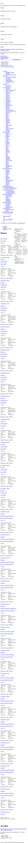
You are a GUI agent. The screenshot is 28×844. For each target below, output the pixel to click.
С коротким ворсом (10, 191)
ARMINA (8, 136)
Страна (16, 242)
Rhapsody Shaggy (9, 180)
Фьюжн (7, 129)
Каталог (9, 49)
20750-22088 (3, 264)
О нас (5, 49)
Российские (8, 85)
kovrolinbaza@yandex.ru (9, 66)
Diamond (8, 170)
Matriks (7, 176)
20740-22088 (3, 448)
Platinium (8, 159)
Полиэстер (8, 198)
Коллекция (16, 230)
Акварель (8, 88)
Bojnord (7, 142)
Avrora (7, 94)
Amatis (7, 133)
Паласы (5, 84)
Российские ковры (7, 87)
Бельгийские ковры (7, 168)
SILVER (7, 108)
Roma (7, 163)
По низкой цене (6, 208)
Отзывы (21, 49)
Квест (7, 116)
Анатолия (8, 112)
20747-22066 (3, 310)
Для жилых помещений (11, 77)
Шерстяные (8, 201)
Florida (7, 149)
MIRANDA (8, 100)
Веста (7, 113)
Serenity (7, 182)
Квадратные (8, 203)
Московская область (7, 830)
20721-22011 (3, 495)
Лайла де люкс (9, 91)
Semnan (7, 164)
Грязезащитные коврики (8, 187)
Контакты (3, 50)
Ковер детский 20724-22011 (7, 518)
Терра (7, 126)
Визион (7, 92)
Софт (7, 123)
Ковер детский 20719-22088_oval (8, 610)
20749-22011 (3, 287)
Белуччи (7, 183)
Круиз (7, 118)
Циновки (8, 73)
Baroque (7, 141)
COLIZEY (8, 95)
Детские (7, 86)
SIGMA (7, 107)
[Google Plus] (7, 826)
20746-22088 (3, 333)
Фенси (7, 127)
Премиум (8, 120)
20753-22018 (3, 240)
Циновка (8, 130)
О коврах (7, 50)
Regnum (7, 162)
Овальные (8, 205)
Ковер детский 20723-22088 (7, 541)
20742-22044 (3, 402)
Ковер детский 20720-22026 (7, 587)
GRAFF (7, 99)
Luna (7, 155)
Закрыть (2, 7)
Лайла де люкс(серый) (11, 89)
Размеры (16, 247)
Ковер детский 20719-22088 (7, 633)
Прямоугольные (9, 207)
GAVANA (8, 98)
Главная (2, 49)
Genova (7, 173)
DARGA (8, 97)
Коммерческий (9, 80)
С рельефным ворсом (10, 193)
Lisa (6, 153)
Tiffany (7, 167)
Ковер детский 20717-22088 (7, 680)
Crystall (7, 169)
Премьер (8, 121)
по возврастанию (21, 223)
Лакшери (8, 119)
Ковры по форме (6, 202)
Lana (7, 175)
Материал (16, 245)
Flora (7, 148)
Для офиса (8, 78)
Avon (7, 140)
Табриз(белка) (9, 125)
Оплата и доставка (15, 49)
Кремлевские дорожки (11, 74)
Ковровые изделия (10, 209)
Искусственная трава (8, 213)
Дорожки (5, 71)
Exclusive (8, 146)
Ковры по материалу (7, 194)
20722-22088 (3, 472)
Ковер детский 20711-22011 (7, 726)
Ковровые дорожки (10, 72)
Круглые (8, 204)
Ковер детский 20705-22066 (7, 749)
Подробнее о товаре (5, 257)
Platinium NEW (9, 160)
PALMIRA (8, 157)
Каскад (7, 115)
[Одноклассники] (3, 826)
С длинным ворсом (10, 81)
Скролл (7, 82)
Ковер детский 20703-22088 (7, 772)
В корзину (3, 259)
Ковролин (5, 75)
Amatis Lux (8, 134)
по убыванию (13, 223)
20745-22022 (3, 356)
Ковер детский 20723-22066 (7, 564)
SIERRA (8, 106)
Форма (15, 256)
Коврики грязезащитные (11, 188)
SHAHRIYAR (9, 166)
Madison (7, 156)
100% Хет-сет (9, 196)
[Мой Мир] (5, 826)
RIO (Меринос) (9, 105)
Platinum (7, 102)
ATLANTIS (8, 93)
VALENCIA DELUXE (11, 111)
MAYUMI (8, 177)
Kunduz (7, 174)
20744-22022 (3, 379)
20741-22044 (3, 425)
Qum (7, 161)
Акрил (7, 197)
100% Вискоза (9, 195)
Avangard (8, 139)
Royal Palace (8, 181)
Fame (7, 147)
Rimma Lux (8, 104)
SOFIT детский (9, 109)
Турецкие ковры (6, 132)
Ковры (7, 210)
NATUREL (8, 101)
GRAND (8, 150)
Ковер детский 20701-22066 (7, 795)
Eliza (7, 145)
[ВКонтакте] (1, 826)
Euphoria (8, 171)
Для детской (8, 79)
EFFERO (8, 143)
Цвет (15, 232)
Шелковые (8, 200)
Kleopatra (8, 152)
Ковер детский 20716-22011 (7, 703)
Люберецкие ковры (7, 186)
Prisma (7, 179)
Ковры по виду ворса (8, 189)
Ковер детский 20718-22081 (7, 656)
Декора (7, 114)
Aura (7, 138)
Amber (7, 135)
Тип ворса (16, 260)
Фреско (7, 184)
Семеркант (8, 122)
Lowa (7, 154)
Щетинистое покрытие (8, 211)
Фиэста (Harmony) (10, 128)
